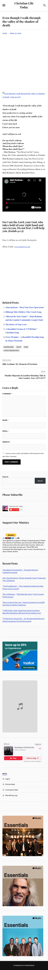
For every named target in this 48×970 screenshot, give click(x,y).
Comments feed (11, 790)
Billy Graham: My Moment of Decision (19, 364)
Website (6, 442)
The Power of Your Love (16, 324)
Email (5, 431)
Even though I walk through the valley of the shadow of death (21, 21)
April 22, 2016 (15, 33)
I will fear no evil (11, 350)
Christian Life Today (24, 5)
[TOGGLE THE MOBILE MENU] (3, 5)
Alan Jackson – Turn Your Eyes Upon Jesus (24, 307)
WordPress (29, 965)
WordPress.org (11, 795)
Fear (26, 347)
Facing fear (8, 347)
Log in (7, 779)
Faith (19, 347)
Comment (7, 394)
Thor (4, 33)
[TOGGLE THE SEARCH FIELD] (44, 5)
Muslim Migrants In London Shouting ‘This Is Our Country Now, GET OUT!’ (25, 376)
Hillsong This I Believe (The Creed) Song (23, 311)
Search (5, 477)
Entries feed (10, 784)
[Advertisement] (24, 61)
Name (5, 420)
